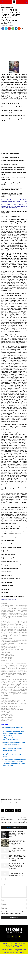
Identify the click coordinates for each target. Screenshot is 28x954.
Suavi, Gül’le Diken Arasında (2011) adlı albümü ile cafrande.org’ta (20, 821)
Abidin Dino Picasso (17, 799)
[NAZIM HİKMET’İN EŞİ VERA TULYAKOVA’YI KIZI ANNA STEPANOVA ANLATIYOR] (5, 873)
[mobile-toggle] (2, 2)
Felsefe (11, 943)
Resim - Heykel (9, 7)
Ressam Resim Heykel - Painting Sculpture (15, 802)
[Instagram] (12, 936)
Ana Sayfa (3, 5)
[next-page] (5, 879)
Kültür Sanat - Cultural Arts (13, 800)
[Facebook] (2, 28)
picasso (3, 802)
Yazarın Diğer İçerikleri (17, 827)
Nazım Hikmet (22, 800)
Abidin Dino (10, 799)
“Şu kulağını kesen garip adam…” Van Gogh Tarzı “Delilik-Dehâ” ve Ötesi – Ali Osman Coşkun (14, 754)
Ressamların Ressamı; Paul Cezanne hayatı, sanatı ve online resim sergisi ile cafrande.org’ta (14, 744)
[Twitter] (6, 28)
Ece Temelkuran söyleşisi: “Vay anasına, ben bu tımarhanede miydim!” (7, 821)
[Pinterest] (9, 28)
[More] (22, 28)
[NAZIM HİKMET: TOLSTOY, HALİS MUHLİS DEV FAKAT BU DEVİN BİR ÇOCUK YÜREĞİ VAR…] (5, 834)
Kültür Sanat (9, 5)
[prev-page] (2, 879)
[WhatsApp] (12, 28)
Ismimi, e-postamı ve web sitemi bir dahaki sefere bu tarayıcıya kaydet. (12, 912)
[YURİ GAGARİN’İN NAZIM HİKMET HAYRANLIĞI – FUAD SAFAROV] (5, 850)
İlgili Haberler (8, 827)
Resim (23, 943)
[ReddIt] (19, 28)
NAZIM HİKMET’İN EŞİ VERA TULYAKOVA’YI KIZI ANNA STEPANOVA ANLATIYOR (16, 873)
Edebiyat (5, 943)
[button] (26, 2)
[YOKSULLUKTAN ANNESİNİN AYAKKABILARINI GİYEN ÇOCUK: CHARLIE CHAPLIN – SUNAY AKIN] (5, 865)
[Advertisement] (14, 46)
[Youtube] (20, 936)
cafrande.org (5, 25)
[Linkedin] (16, 28)
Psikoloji (17, 943)
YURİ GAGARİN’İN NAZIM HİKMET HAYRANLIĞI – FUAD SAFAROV (17, 850)
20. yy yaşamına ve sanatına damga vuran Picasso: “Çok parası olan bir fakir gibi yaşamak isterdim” (13, 733)
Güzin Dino (4, 800)
